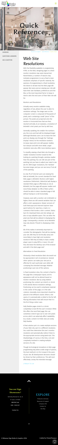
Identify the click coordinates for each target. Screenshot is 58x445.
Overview (5, 52)
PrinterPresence (51, 438)
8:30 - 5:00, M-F (15, 405)
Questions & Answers (9, 56)
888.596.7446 (15, 402)
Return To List (29, 364)
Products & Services (42, 399)
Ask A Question (7, 60)
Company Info (43, 404)
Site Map (42, 409)
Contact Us (15, 410)
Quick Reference (45, 51)
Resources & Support (35, 51)
